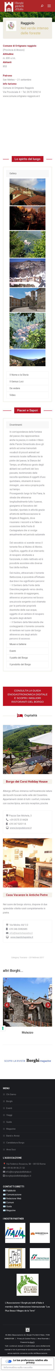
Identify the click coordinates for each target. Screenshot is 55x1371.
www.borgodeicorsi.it (21, 828)
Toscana (23, 957)
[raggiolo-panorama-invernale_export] (27, 272)
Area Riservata (43, 1339)
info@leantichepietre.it (21, 933)
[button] (7, 1005)
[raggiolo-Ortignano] (27, 244)
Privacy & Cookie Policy (26, 1339)
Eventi (9, 1108)
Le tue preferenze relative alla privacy (30, 1361)
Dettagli (31, 1002)
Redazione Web (13, 1198)
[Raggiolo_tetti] (27, 191)
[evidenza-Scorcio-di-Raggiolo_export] (27, 331)
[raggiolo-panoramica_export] (27, 357)
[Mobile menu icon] (49, 6)
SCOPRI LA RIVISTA (27, 1060)
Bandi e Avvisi (13, 1135)
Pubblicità (11, 1190)
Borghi (9, 1101)
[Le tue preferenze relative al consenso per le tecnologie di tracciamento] (3, 1028)
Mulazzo (27, 1032)
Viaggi (9, 1115)
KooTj (32, 1342)
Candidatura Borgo (15, 1142)
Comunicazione (13, 1194)
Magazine (11, 1129)
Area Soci (11, 1149)
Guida (9, 1122)
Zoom (23, 1002)
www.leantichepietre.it (21, 937)
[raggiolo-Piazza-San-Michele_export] (27, 300)
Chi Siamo (11, 1094)
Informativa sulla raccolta (18, 1367)
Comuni (10, 1202)
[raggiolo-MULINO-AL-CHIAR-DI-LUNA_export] (27, 218)
